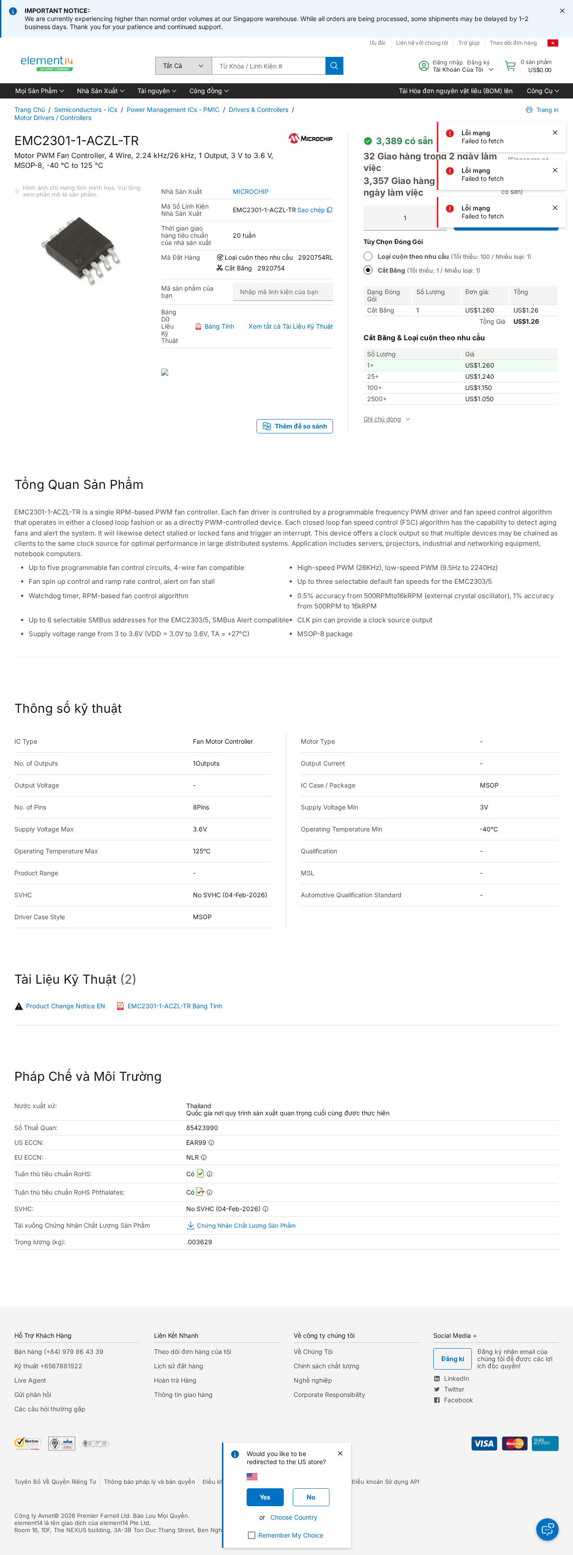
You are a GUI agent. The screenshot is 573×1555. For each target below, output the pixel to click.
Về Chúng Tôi (313, 1351)
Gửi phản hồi (32, 1394)
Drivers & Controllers (258, 109)
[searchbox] (268, 66)
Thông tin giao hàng (183, 1394)
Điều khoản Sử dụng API (385, 1481)
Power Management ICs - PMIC (173, 109)
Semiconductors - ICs (85, 109)
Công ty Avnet (34, 1515)
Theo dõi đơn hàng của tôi (192, 1351)
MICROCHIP (251, 191)
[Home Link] (47, 66)
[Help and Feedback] (547, 1529)
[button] (39, 91)
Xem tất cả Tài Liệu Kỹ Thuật (290, 326)
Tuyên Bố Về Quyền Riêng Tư (55, 1481)
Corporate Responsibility (329, 1394)
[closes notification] (562, 10)
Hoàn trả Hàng (175, 1380)
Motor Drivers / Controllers (52, 117)
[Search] (334, 66)
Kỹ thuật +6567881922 (48, 1366)
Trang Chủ (29, 109)
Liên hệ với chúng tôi (422, 42)
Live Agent (30, 1380)
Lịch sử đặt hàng (178, 1366)
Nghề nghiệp (313, 1380)
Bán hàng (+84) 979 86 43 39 (58, 1351)
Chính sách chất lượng (326, 1366)
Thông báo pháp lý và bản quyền (149, 1481)
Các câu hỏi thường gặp (50, 1409)
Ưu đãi (377, 42)
